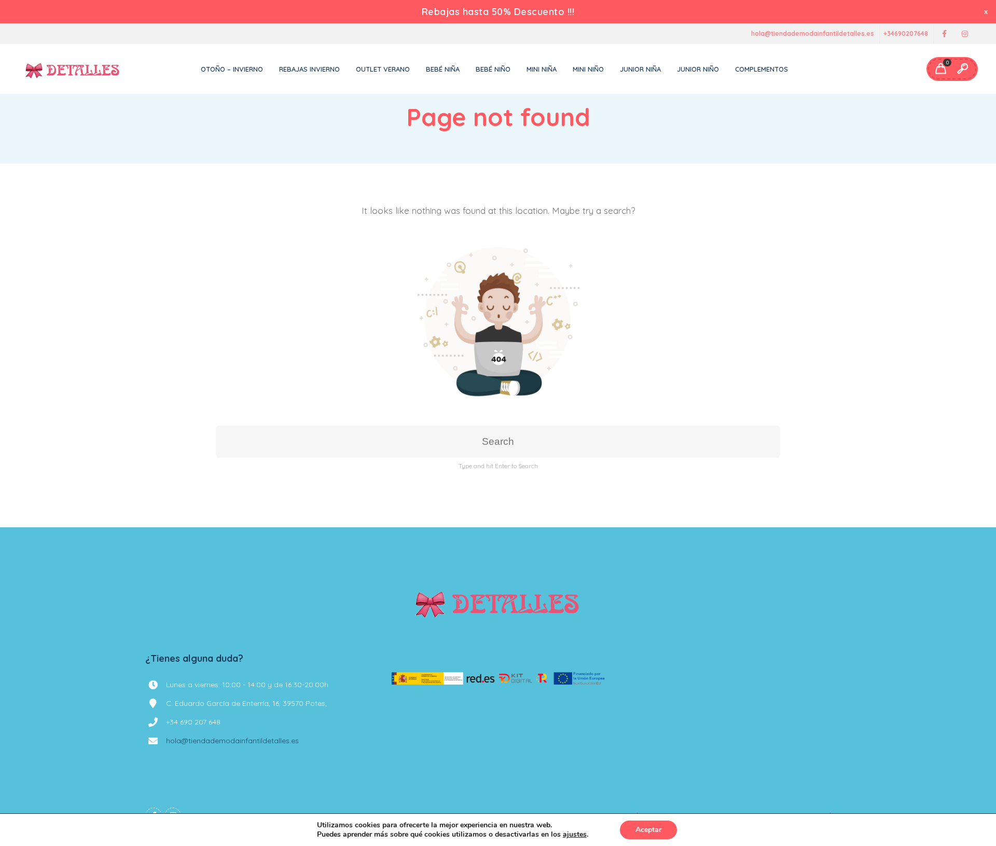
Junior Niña (640, 69)
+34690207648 (905, 34)
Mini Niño (588, 69)
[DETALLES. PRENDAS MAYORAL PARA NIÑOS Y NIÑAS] (73, 69)
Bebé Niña (443, 69)
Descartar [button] (987, 12)
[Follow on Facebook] (944, 34)
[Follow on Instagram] (965, 34)
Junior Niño (698, 69)
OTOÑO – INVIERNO (232, 69)
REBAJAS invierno (309, 69)
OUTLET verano (383, 69)
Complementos (761, 69)
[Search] (962, 69)
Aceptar (648, 830)
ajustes (575, 834)
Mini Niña (542, 69)
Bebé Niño (493, 69)
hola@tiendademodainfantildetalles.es (812, 34)
